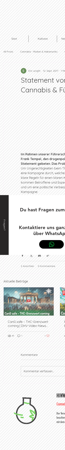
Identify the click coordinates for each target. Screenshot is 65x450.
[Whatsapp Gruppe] (51, 244)
